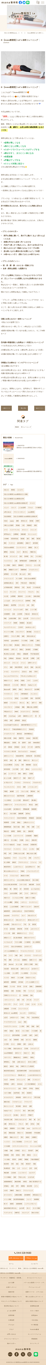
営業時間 (16, 1040)
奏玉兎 (34, 924)
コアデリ (6, 947)
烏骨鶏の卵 (29, 756)
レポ (18, 1168)
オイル (40, 1084)
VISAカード (26, 1053)
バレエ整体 (7, 973)
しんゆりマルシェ (18, 867)
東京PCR (33, 791)
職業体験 (28, 765)
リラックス (21, 605)
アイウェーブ (27, 1102)
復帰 (5, 716)
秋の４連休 (36, 880)
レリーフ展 (33, 610)
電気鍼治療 (26, 809)
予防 (24, 991)
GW (10, 1040)
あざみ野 (21, 1208)
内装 (30, 858)
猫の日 (17, 1031)
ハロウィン (24, 902)
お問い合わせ (7, 512)
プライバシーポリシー (19, 512)
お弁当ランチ (27, 947)
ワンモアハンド (37, 956)
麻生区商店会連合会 (9, 1071)
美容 (30, 1120)
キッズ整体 (7, 565)
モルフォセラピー (23, 752)
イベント (23, 663)
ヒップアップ (12, 774)
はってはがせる (35, 889)
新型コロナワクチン (29, 938)
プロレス (21, 1124)
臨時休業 (6, 982)
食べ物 (5, 556)
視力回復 (18, 1106)
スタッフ (13, 508)
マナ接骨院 (27, 942)
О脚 (22, 765)
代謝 (13, 1062)
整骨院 (13, 490)
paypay (12, 521)
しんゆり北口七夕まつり (34, 1075)
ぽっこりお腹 (7, 778)
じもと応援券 (24, 698)
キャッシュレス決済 (35, 1146)
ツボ (38, 827)
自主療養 (37, 689)
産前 (12, 1186)
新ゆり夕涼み (35, 1213)
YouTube (12, 552)
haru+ (19, 1022)
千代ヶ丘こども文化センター (28, 676)
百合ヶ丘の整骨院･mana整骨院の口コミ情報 (15, 494)
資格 (37, 1151)
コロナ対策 (15, 769)
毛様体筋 (6, 1155)
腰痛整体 (13, 982)
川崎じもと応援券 (8, 525)
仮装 (18, 1000)
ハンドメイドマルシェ (10, 1075)
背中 (17, 1186)
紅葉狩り (6, 636)
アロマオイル (26, 783)
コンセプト (20, 490)
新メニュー (35, 760)
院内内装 (26, 889)
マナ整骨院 (38, 508)
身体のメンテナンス (27, 645)
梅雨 (33, 539)
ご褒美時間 (30, 796)
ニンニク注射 (17, 800)
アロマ (15, 858)
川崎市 (37, 521)
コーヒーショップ (8, 579)
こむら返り (28, 596)
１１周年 (21, 1026)
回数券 (5, 1137)
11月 (23, 1000)
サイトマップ (34, 1344)
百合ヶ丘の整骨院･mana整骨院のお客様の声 (25, 517)
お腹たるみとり (21, 1062)
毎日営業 (6, 1164)
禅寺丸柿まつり (37, 1195)
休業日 (25, 1182)
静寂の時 (34, 840)
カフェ (36, 1186)
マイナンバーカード (9, 818)
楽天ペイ (34, 703)
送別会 (16, 698)
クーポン (6, 672)
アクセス (30, 508)
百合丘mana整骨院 (9, 548)
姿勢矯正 (6, 574)
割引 (23, 1093)
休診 (31, 698)
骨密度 (15, 623)
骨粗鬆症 (22, 623)
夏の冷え (25, 552)
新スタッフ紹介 (8, 645)
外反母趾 (25, 995)
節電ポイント (7, 938)
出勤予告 (37, 747)
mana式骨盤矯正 (8, 1053)
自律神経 (28, 601)
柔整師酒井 (39, 987)
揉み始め (18, 658)
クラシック (15, 663)
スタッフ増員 (20, 1128)
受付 (22, 1137)
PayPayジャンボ (32, 685)
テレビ (15, 1004)
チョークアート (15, 672)
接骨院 (13, 831)
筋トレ (5, 814)
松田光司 (6, 650)
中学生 (31, 1089)
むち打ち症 (31, 1177)
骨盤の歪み (32, 583)
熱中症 (5, 760)
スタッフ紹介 (25, 1031)
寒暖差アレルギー (13, 570)
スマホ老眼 (7, 1146)
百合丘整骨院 (7, 517)
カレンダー (23, 1013)
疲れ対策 (29, 1186)
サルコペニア (25, 1213)
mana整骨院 (31, 512)
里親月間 (30, 831)
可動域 (22, 871)
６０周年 (6, 1044)
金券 (29, 743)
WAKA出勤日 (36, 743)
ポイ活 (5, 929)
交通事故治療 (32, 561)
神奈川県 (35, 738)
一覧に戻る (23, 408)
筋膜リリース (33, 960)
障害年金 (17, 587)
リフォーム (33, 862)
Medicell (11, 964)
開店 (28, 1026)
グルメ (25, 849)
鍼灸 (23, 636)
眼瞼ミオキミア (14, 1137)
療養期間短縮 (7, 827)
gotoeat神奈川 (15, 641)
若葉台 (19, 654)
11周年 (5, 1031)
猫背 (11, 720)
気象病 (36, 836)
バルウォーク (7, 1115)
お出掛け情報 (12, 619)
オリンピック (13, 556)
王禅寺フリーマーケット (10, 995)
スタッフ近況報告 (17, 1142)
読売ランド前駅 (28, 964)
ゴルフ (18, 552)
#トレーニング (26, 427)
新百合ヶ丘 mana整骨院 (10, 1013)
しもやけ (35, 681)
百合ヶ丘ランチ (32, 916)
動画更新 (34, 809)
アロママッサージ (23, 862)
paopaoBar (7, 916)
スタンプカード (8, 707)
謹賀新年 (12, 1128)
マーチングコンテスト (21, 805)
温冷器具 (28, 650)
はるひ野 (25, 619)
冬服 (38, 1124)
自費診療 (6, 1009)
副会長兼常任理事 (22, 1071)
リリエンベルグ (14, 876)
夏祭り (25, 774)
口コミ (13, 1044)
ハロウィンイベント (9, 1000)
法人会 (35, 765)
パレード (29, 1199)
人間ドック (14, 650)
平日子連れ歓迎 (34, 654)
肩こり (36, 548)
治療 (5, 1124)
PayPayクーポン (8, 1111)
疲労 (28, 539)
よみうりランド (35, 929)
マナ (40, 862)
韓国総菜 (31, 818)
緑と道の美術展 (18, 938)
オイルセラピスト (8, 1097)
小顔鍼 (5, 1151)
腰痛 (17, 521)
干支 (25, 924)
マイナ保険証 (7, 1177)
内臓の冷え (33, 552)
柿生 (36, 964)
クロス (5, 893)
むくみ (33, 1004)
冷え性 (38, 885)
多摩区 (20, 1159)
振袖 (32, 667)
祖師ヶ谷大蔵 (7, 738)
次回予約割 (16, 1093)
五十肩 (25, 987)
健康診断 (21, 814)
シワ (17, 791)
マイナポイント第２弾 (10, 752)
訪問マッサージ (32, 663)
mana (28, 1128)
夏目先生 (19, 734)
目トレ (24, 1151)
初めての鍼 (16, 827)
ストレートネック (23, 1009)
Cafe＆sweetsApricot (34, 1071)
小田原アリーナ (8, 805)
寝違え (21, 650)
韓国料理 (6, 822)
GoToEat (28, 738)
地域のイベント (8, 681)
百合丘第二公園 (8, 1120)
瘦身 (20, 760)
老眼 (30, 1106)
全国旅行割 (33, 845)
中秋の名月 (24, 583)
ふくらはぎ (7, 601)
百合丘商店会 (35, 1018)
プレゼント (37, 632)
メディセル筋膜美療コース (11, 951)
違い (24, 831)
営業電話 (6, 1084)
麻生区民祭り (7, 867)
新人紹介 (29, 623)
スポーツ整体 (7, 1093)
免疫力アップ (17, 778)
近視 (5, 1133)
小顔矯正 (17, 1151)
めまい (27, 840)
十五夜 (13, 822)
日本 (5, 956)
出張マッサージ (27, 1097)
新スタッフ (7, 729)
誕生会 (12, 1066)
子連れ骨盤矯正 (35, 1159)
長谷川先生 (36, 712)
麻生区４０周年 (25, 876)
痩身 (19, 774)
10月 (10, 854)
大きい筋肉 (13, 814)
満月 (17, 583)
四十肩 (19, 987)
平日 (28, 1018)
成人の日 (38, 667)
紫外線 (10, 747)
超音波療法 (20, 543)
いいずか (31, 849)
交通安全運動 (18, 1195)
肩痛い (31, 987)
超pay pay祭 (7, 689)
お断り (13, 1084)
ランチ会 (12, 987)
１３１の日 (15, 685)
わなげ (5, 1080)
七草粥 (32, 658)
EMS (39, 867)
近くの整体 (7, 862)
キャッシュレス (32, 534)
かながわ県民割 (8, 765)
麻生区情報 (18, 1182)
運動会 (5, 889)
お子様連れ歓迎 (8, 587)
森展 (13, 933)
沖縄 (16, 956)
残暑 (24, 787)
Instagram (33, 752)
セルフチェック (36, 1128)
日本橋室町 (7, 614)
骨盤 (34, 1164)
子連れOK (27, 614)
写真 (22, 1164)
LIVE (28, 605)
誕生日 (5, 1066)
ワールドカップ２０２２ (27, 951)
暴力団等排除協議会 (19, 1199)
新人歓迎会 (37, 756)
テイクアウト (15, 916)
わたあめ (39, 991)
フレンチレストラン (9, 787)
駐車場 (26, 556)
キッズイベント (33, 902)
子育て (36, 672)
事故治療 (6, 1173)
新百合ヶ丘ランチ (8, 920)
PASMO (16, 712)
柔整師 (19, 1044)
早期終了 (30, 1115)
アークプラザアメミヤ (10, 1022)
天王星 (26, 929)
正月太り (24, 672)
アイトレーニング (28, 1191)
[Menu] (42, 2)
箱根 (11, 667)
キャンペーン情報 (8, 632)
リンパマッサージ (21, 548)
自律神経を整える (8, 583)
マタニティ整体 (15, 636)
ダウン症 (29, 1000)
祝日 (21, 556)
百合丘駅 (6, 969)
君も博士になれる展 (9, 654)
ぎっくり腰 (19, 964)
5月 (5, 747)
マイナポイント (8, 694)
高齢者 (12, 1191)
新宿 (30, 672)
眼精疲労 (21, 565)
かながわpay (12, 716)
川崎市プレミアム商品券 (27, 1066)
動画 (23, 827)
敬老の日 (6, 831)
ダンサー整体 (36, 1208)
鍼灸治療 (31, 885)
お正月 (5, 1018)
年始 (5, 658)
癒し (28, 703)
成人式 (26, 667)
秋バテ (5, 1204)
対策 (12, 1155)
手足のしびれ (22, 1177)
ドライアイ (18, 1111)
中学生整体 (37, 1133)
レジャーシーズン (36, 769)
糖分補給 (29, 632)
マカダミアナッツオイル (10, 1026)
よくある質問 (22, 508)
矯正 (17, 1164)
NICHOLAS (19, 1084)
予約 (5, 960)
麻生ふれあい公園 (31, 854)
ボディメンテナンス (17, 601)
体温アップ (31, 778)
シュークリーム (8, 698)
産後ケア (28, 543)
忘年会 (32, 1124)
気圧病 (38, 539)
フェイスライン (8, 561)
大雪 (38, 658)
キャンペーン (22, 592)
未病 (22, 1040)
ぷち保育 (24, 1035)
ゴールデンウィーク (9, 734)
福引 (27, 1124)
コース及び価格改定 (30, 1084)
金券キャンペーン (8, 756)
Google (19, 845)
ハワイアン (37, 858)
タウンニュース (21, 1080)
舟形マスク (7, 898)
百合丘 (5, 521)
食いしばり (23, 574)
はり (39, 1120)
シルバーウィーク (18, 836)
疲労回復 (35, 543)
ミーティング (27, 1142)
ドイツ (10, 956)
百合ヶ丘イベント (16, 924)
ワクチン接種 (18, 942)
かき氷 (5, 1191)
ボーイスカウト (8, 1195)
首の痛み (18, 991)
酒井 (24, 1044)
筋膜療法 (24, 960)
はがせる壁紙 (13, 893)
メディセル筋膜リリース (32, 982)
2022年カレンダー (30, 627)
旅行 (21, 956)
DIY (20, 889)
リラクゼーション (17, 1102)
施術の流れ (7, 1102)
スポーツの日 (23, 885)
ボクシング (7, 663)
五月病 (26, 1049)
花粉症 (27, 1137)
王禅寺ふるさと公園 (19, 854)
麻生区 (14, 862)
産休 (11, 760)
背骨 (12, 1164)
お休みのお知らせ (17, 911)
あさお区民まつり (30, 867)
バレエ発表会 (7, 800)
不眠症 (5, 791)
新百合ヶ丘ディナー (33, 920)
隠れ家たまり (21, 1075)
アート (31, 933)
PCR (38, 791)
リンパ (5, 592)
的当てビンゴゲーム (9, 880)
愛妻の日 (23, 685)
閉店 (25, 1022)
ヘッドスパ (7, 1142)
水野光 (5, 720)
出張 (35, 1168)
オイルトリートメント (10, 1089)
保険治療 (23, 534)
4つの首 (6, 596)
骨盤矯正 (29, 525)
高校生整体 (29, 1133)
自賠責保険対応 (8, 1182)
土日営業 (19, 614)
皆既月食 (19, 929)
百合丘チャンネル (30, 978)
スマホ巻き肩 (36, 587)
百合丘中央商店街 (22, 818)
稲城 (33, 1026)
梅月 (38, 1026)
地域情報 (36, 1199)
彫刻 (27, 610)
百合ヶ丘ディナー (20, 920)
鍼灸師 (5, 703)
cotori (5, 1040)
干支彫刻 (37, 645)
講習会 (16, 902)
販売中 (24, 743)
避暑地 (23, 1186)
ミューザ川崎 (7, 836)
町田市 (14, 1159)
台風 (16, 561)
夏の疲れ (34, 800)
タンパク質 (37, 565)
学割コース (20, 1133)
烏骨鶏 (14, 743)
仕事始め (11, 658)
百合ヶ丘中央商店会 (16, 947)
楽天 (21, 893)
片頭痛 (21, 840)
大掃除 (31, 641)
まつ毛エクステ (8, 783)
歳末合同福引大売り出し (10, 1208)
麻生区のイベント (22, 933)
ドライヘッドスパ (35, 619)
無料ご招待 (31, 1111)
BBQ (17, 1066)
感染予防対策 (20, 796)
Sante (35, 1142)
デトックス (13, 592)
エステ (21, 1004)
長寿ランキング (25, 969)
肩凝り (20, 689)
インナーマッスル (14, 530)
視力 (24, 1111)
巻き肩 (28, 587)
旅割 (36, 805)
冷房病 (31, 774)
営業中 (25, 1089)
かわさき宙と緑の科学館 (10, 885)
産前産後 (18, 1097)
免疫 (24, 778)
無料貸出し (7, 1062)
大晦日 (5, 1128)
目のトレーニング (8, 1106)
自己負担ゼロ (17, 809)
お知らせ (30, 1044)
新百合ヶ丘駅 (14, 969)
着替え (32, 1057)
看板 (40, 703)
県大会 (31, 805)
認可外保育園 (15, 1035)
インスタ (6, 978)
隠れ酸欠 (6, 605)
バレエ (35, 1155)
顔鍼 (11, 1151)
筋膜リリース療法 (30, 898)
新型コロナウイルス (9, 796)
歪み (13, 1168)
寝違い (19, 822)
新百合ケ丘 (35, 614)
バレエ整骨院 (24, 973)
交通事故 (16, 534)
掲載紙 (5, 987)
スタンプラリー (20, 632)
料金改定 (31, 729)
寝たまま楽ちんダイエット (11, 871)
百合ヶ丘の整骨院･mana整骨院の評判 (14, 499)
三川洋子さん (32, 1013)
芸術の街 (36, 907)
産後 (35, 525)
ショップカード (22, 1173)
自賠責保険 (19, 1204)
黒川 (20, 619)
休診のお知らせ (18, 1049)
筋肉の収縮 (37, 596)
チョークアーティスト (10, 627)
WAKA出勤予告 (20, 756)
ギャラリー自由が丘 (9, 845)
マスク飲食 (24, 641)
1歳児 (30, 1035)
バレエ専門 (15, 973)
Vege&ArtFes (7, 858)
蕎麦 (38, 849)
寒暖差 (26, 1159)
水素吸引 (34, 1137)
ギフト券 (30, 747)
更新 (15, 1177)
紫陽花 (30, 548)
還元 (33, 1053)
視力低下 (30, 1151)
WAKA (15, 738)
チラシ (5, 667)
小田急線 (17, 707)
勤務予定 (21, 738)
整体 (5, 543)
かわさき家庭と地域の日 (23, 880)
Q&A (5, 774)
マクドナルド (7, 849)
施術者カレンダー (28, 716)
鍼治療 (12, 791)
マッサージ (12, 543)
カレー (23, 916)
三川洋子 (20, 627)
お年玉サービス (14, 1018)
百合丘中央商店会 (29, 911)
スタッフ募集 (7, 1049)
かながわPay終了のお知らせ (11, 725)
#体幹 (17, 427)
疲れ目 (25, 1106)
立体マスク (34, 893)
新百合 (5, 907)
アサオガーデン (37, 783)
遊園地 (35, 1040)
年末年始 (6, 641)
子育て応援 (37, 1097)
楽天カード (18, 1053)
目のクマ (23, 1115)
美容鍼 (17, 525)
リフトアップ (7, 623)
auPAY (19, 716)
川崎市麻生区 (24, 694)
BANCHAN (38, 818)
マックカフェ (17, 849)
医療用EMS (23, 570)
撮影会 (29, 1155)
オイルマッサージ (25, 712)
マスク (26, 893)
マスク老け (39, 556)
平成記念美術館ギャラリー (19, 729)
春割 (23, 1155)
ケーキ (5, 876)
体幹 (33, 605)
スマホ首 (13, 1009)
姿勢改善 (17, 720)
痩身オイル (27, 760)
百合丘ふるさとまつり (21, 1120)
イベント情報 (7, 1199)
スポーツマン (7, 1057)
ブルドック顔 (24, 791)
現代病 (31, 521)
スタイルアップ (34, 1049)
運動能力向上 (17, 1057)
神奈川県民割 (18, 667)
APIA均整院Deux (28, 734)
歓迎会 (18, 1155)
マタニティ (31, 592)
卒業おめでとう (8, 712)
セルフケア (32, 1173)
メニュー (6, 508)
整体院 (19, 831)
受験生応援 (12, 1133)
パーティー (7, 1035)
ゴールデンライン (33, 570)
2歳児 (36, 1035)
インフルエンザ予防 (17, 898)
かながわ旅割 (7, 809)
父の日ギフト (35, 969)
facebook (25, 845)
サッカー (38, 951)
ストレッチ (33, 530)
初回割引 (29, 1093)
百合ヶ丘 (6, 490)
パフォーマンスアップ (33, 871)
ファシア (36, 1000)
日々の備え (14, 840)
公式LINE (13, 1173)
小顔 (23, 525)
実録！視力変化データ (35, 1182)
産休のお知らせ (31, 636)
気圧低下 (28, 1164)
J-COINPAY (6, 539)
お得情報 (13, 596)
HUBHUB (12, 1080)
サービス (32, 503)
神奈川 (13, 978)
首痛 (12, 991)
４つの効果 (34, 1031)
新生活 (24, 720)
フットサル (33, 973)
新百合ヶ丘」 (12, 1124)
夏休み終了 (26, 800)
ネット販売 (19, 579)
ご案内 (37, 641)
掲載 (29, 1080)
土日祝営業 (28, 836)
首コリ (28, 1208)
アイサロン (18, 783)
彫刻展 (22, 539)
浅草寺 (14, 689)
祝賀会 (11, 1031)
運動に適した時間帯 (32, 707)
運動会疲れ (7, 743)
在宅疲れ (6, 1186)
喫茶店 (15, 889)
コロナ (28, 681)
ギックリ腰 (14, 574)
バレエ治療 (20, 978)
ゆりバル (28, 1040)
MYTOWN (21, 982)
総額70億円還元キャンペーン (28, 725)
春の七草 (25, 658)
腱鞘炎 (5, 552)
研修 (5, 619)
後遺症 (12, 1204)
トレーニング (7, 610)
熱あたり (18, 1191)
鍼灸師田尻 (7, 911)
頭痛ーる (6, 840)
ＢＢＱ (19, 787)
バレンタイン (34, 694)
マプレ (16, 694)
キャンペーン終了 (18, 610)
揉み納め (17, 645)
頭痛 (33, 827)
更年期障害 (27, 1195)
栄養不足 (17, 1213)
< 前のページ (6, 408)
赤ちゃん (22, 703)
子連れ (22, 1018)
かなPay (17, 765)
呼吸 (34, 601)
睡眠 (5, 570)
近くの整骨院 (36, 942)
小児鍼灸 (35, 650)
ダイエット (25, 530)
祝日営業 (37, 698)
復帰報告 (6, 991)
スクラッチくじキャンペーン (20, 1146)
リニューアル (22, 858)
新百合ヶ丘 (24, 521)
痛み (31, 995)
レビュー (24, 1168)
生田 (5, 964)
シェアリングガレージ (30, 1204)
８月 (22, 769)
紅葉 (13, 614)
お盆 (19, 1089)
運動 (23, 707)
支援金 (22, 681)
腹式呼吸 (13, 605)
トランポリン (13, 703)
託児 (31, 1168)
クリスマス (28, 956)
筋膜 (40, 960)
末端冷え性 (7, 685)
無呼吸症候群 (23, 561)
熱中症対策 (7, 769)
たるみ (27, 1004)
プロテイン (29, 565)
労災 (23, 587)
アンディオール (8, 1213)
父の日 (23, 747)
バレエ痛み (7, 1159)
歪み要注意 (7, 1168)
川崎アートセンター (26, 907)
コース (5, 530)
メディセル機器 (8, 902)
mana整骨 (6, 924)
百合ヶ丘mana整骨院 (30, 579)
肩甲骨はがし (7, 534)
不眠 (28, 827)
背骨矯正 (16, 747)
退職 (10, 960)
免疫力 (14, 565)
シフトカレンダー (32, 787)
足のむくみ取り (32, 1062)
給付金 (16, 681)
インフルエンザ (8, 942)
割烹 (5, 854)
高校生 (37, 1089)
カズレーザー (7, 1004)
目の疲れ (16, 1115)
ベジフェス (31, 991)
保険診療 (25, 654)
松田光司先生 (14, 539)
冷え (38, 592)
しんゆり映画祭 (14, 907)
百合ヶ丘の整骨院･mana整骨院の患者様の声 (15, 503)
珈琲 (29, 574)
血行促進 (12, 929)
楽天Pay (28, 814)
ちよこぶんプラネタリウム (11, 676)
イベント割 (7, 933)
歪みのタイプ (28, 689)
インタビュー (36, 1080)
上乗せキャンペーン (28, 822)
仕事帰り (25, 1057)
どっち (40, 1004)
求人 (32, 556)
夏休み (27, 769)
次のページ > (39, 408)
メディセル (17, 960)
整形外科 (20, 596)
